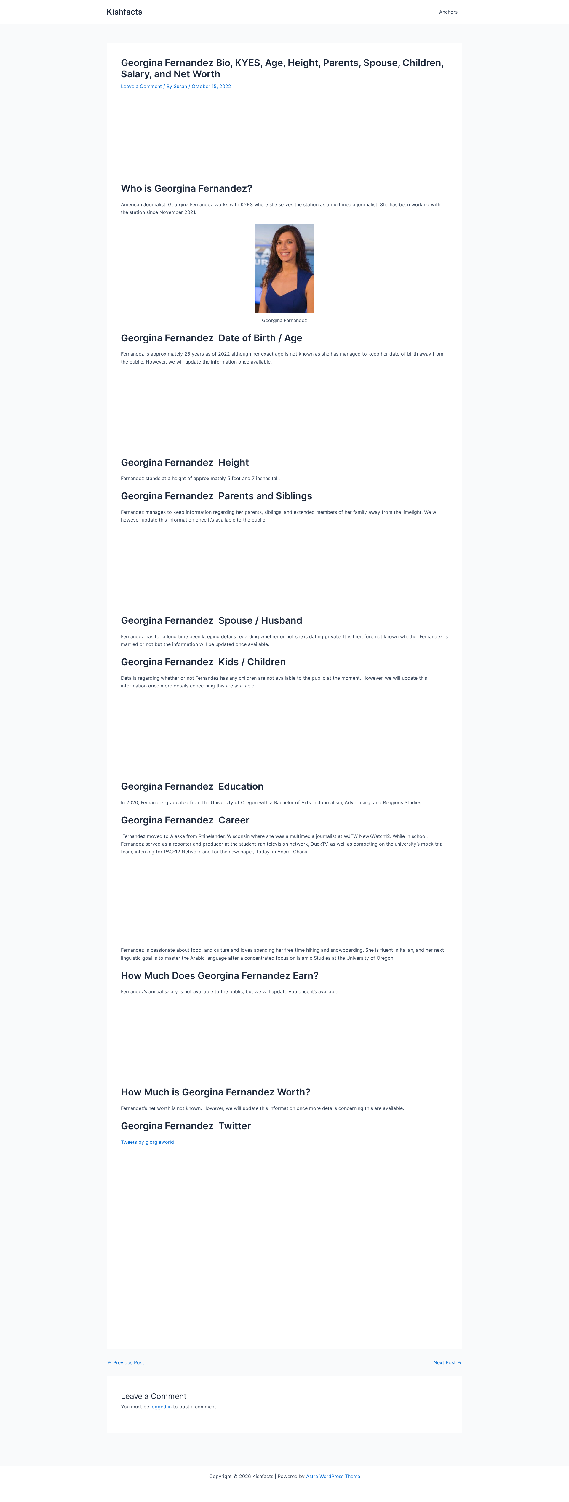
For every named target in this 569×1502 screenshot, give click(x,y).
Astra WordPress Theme (333, 1476)
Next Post (448, 1362)
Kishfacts (124, 11)
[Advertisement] (284, 140)
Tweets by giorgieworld (147, 1142)
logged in (161, 1407)
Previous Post (125, 1362)
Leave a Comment (141, 86)
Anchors (448, 12)
